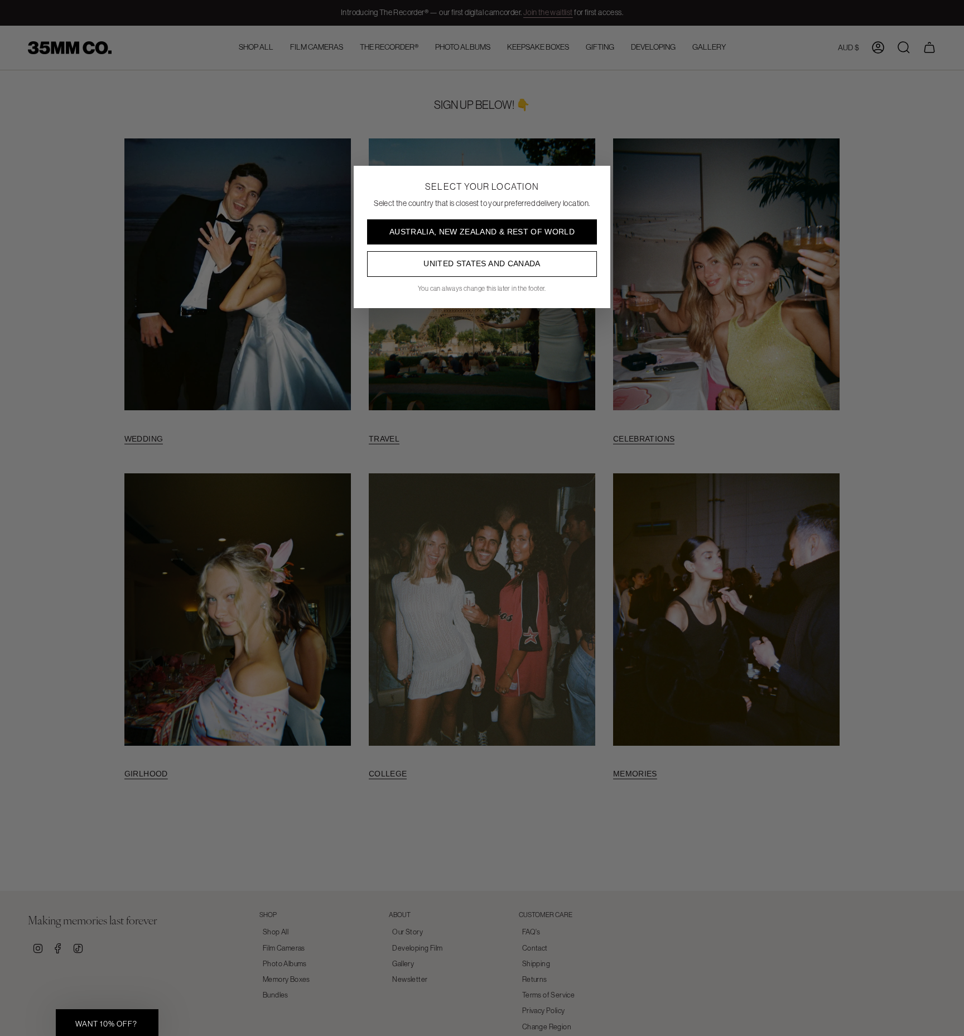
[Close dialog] (949, 811)
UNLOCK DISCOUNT (838, 1003)
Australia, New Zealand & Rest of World (482, 231)
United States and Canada (481, 263)
